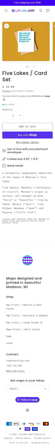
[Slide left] (20, 66)
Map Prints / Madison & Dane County (24, 307)
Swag (8, 336)
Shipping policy (40, 443)
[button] (6, 10)
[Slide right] (34, 66)
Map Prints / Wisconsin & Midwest (27, 315)
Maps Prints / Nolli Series (23, 329)
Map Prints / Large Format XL (24, 322)
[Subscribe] (45, 388)
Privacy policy (42, 438)
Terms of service (18, 443)
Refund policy (23, 438)
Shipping (6, 91)
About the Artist (15, 371)
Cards (9, 343)
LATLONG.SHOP (26, 434)
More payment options (27, 142)
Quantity (7, 109)
